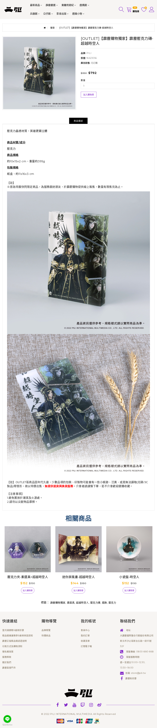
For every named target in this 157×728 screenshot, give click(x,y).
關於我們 (6, 662)
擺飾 (104, 602)
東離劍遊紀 (67, 5)
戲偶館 (83, 5)
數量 (83, 80)
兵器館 (33, 13)
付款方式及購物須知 (12, 646)
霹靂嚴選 (51, 5)
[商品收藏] (16, 591)
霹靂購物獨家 (57, 602)
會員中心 (85, 630)
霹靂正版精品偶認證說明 (14, 641)
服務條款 (6, 657)
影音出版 (61, 13)
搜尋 (52, 27)
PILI (88, 53)
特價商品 (46, 635)
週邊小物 (77, 13)
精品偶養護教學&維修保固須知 (17, 635)
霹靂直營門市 (9, 667)
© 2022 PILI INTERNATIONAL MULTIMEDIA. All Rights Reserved (78, 714)
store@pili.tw (138, 673)
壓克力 (112, 602)
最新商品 (35, 5)
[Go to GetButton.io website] (7, 725)
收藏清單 (85, 641)
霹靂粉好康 (131, 678)
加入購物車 (88, 94)
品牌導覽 (46, 630)
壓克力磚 (95, 602)
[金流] (78, 721)
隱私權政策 (7, 651)
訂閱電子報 (86, 646)
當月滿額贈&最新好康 (13, 630)
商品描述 (78, 120)
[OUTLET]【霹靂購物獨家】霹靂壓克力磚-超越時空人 (86, 27)
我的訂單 (85, 635)
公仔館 (47, 13)
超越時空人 (82, 602)
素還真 (71, 602)
